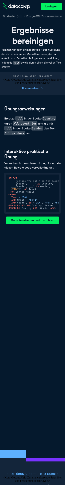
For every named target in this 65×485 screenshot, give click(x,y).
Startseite (9, 16)
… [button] (20, 16)
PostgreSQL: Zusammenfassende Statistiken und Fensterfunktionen (44, 16)
